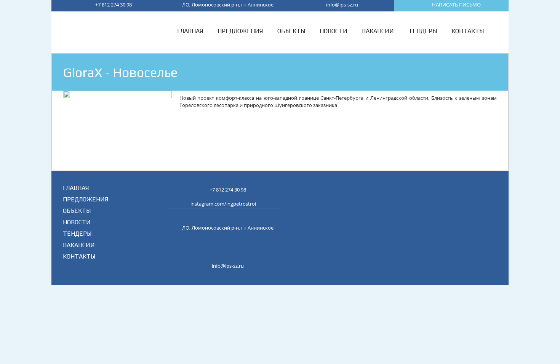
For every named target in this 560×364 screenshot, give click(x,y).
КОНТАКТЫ (79, 256)
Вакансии (378, 31)
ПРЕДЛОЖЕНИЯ (85, 199)
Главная (190, 31)
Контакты (467, 31)
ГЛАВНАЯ (76, 188)
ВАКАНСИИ (79, 245)
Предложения (240, 31)
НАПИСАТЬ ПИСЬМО (456, 4)
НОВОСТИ (77, 222)
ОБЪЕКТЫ (77, 210)
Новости (333, 31)
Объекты (291, 31)
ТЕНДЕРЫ (77, 233)
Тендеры (422, 31)
